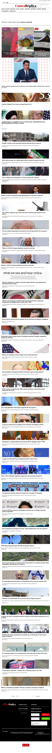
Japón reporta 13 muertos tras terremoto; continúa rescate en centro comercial (42, 54)
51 (33, 696)
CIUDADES (12, 9)
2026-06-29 (4, 109)
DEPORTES (27, 9)
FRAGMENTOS (5, 11)
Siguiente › (38, 696)
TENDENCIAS (12, 11)
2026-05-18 (4, 287)
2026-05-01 (4, 375)
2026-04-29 (3, 411)
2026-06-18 (4, 128)
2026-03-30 (4, 602)
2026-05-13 (4, 322)
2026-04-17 (4, 462)
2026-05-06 (4, 358)
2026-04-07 (4, 515)
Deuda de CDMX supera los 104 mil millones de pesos (25, 53)
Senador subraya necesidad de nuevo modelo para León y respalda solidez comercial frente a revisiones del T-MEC (26, 86)
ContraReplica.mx (27, 733)
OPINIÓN (39, 9)
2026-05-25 (4, 234)
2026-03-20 (4, 656)
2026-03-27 (3, 621)
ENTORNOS (33, 9)
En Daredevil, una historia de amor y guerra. (9, 53)
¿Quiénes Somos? (44, 4)
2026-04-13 (3, 479)
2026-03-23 (4, 639)
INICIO (3, 9)
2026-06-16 (4, 146)
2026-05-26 (3, 199)
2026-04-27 (4, 445)
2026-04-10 (4, 496)
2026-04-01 (4, 584)
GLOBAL (22, 9)
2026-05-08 (3, 341)
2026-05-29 (4, 163)
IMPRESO (44, 9)
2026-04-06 (3, 549)
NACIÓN (7, 9)
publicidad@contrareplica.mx (42, 734)
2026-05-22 (3, 268)
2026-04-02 (4, 567)
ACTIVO (17, 9)
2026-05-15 (4, 305)
